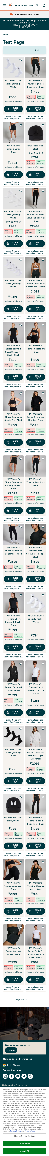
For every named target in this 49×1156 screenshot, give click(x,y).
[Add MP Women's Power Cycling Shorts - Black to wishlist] (20, 927)
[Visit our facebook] (11, 1076)
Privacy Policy (15, 1131)
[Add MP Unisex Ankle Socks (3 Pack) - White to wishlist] (43, 595)
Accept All (24, 1151)
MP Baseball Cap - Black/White (13, 819)
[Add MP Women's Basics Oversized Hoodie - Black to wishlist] (43, 393)
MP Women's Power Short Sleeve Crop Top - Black (35, 552)
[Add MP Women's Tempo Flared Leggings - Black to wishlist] (43, 797)
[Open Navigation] (5, 5)
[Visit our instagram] (5, 1076)
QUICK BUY (15, 109)
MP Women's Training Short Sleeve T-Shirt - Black (13, 620)
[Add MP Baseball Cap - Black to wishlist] (43, 125)
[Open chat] (30, 1076)
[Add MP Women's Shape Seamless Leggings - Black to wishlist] (20, 527)
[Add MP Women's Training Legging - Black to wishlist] (43, 458)
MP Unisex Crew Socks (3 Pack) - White (13, 84)
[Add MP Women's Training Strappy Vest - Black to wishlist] (43, 862)
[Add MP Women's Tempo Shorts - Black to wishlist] (20, 125)
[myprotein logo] (24, 5)
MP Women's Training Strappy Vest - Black (35, 886)
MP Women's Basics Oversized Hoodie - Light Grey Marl (35, 754)
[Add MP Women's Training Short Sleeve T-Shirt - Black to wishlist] (20, 595)
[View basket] (44, 5)
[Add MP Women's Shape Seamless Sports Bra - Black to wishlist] (20, 393)
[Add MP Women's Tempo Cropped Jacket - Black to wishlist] (20, 663)
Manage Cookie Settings (24, 1136)
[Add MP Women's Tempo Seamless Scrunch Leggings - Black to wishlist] (43, 191)
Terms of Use (29, 1131)
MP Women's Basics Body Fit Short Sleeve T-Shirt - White (36, 953)
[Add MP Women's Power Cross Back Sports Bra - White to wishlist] (43, 260)
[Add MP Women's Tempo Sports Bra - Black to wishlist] (43, 325)
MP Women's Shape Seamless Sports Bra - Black (13, 417)
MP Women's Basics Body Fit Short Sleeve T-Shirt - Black (13, 350)
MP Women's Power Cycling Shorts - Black (13, 951)
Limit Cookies (24, 1144)
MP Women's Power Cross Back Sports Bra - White (35, 283)
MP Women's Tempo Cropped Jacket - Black (13, 687)
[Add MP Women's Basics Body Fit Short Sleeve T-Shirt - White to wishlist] (43, 927)
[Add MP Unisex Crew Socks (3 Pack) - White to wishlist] (20, 60)
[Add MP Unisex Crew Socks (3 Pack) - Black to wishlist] (20, 728)
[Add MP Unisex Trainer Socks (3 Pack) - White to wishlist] (20, 191)
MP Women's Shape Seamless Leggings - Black (13, 550)
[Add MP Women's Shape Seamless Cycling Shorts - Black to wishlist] (20, 458)
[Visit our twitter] (24, 1076)
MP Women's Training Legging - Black (35, 482)
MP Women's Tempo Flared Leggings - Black (35, 820)
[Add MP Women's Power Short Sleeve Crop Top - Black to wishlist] (43, 527)
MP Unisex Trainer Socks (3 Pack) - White (13, 214)
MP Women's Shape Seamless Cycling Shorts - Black (13, 484)
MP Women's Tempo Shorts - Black (13, 149)
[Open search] (10, 5)
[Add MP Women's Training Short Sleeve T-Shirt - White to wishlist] (43, 663)
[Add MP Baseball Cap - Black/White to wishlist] (20, 797)
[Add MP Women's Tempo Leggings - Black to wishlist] (20, 862)
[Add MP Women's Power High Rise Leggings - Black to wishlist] (43, 60)
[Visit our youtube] (17, 1076)
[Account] (37, 5)
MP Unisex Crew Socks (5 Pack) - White (13, 283)
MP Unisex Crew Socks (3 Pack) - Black (13, 752)
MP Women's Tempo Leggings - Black (13, 886)
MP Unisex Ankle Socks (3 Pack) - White (35, 619)
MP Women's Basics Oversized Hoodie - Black (35, 417)
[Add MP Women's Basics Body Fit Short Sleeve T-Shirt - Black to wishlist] (20, 325)
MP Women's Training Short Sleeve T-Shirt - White (35, 689)
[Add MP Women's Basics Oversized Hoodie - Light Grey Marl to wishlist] (43, 728)
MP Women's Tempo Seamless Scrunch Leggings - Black (36, 216)
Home (5, 34)
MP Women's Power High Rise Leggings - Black (35, 84)
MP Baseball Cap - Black (36, 147)
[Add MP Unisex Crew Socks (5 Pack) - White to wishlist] (20, 260)
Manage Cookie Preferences (17, 1059)
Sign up (11, 1050)
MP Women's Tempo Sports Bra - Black (36, 349)
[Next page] (32, 999)
